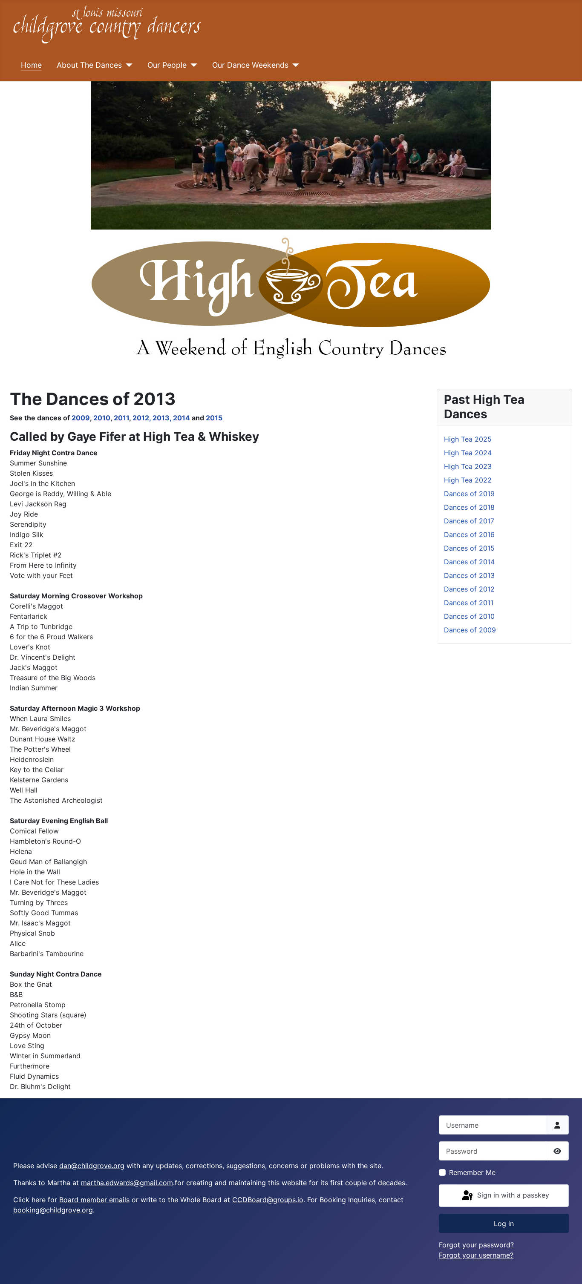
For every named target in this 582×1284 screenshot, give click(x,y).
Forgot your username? (476, 1255)
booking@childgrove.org (53, 1210)
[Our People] (192, 65)
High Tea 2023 (468, 466)
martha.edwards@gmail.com (127, 1182)
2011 (121, 418)
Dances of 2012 (469, 589)
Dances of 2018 (469, 507)
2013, (162, 418)
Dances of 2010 (469, 616)
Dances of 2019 (469, 493)
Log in (504, 1223)
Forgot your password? (476, 1245)
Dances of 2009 (470, 630)
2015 (214, 418)
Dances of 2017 (469, 521)
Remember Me (472, 1172)
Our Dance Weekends (250, 64)
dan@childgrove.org (91, 1165)
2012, (142, 418)
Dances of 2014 (469, 561)
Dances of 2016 (469, 534)
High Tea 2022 (468, 480)
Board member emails (94, 1199)
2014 (181, 418)
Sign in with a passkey (512, 1195)
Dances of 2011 (468, 602)
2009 (81, 418)
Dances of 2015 (469, 548)
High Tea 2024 (468, 452)
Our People (167, 64)
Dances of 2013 (469, 575)
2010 (101, 418)
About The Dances (89, 64)
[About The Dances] (127, 65)
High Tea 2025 (468, 439)
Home (31, 64)
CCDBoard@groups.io (267, 1199)
